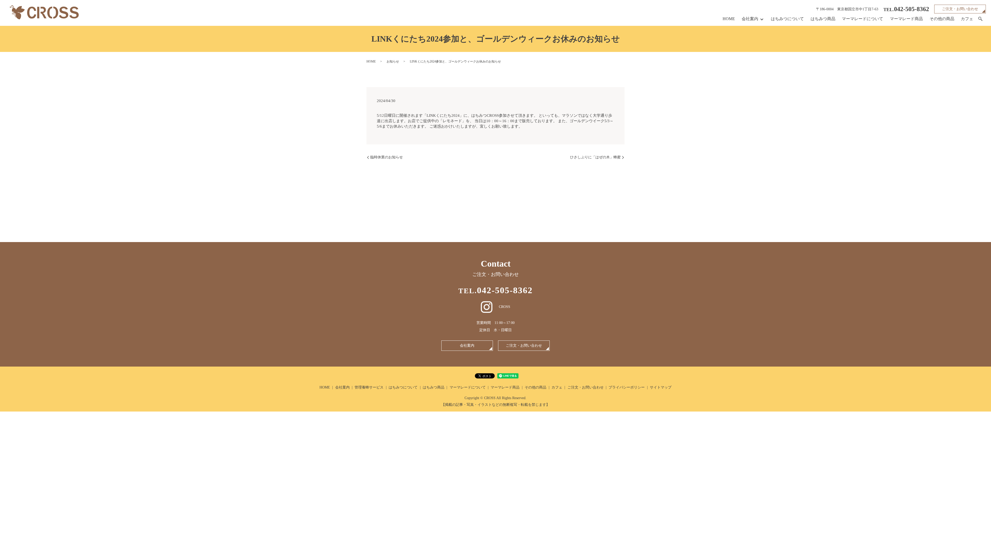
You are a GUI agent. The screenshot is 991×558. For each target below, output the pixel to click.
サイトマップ (661, 387)
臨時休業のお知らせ (386, 157)
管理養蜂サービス (369, 387)
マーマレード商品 (906, 19)
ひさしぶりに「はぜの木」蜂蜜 (595, 157)
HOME (729, 19)
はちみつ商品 (823, 19)
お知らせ (393, 61)
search (980, 19)
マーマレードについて (862, 19)
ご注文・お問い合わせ (960, 9)
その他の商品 (942, 19)
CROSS (504, 307)
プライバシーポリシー (627, 387)
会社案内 (750, 19)
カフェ (967, 19)
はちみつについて (787, 19)
